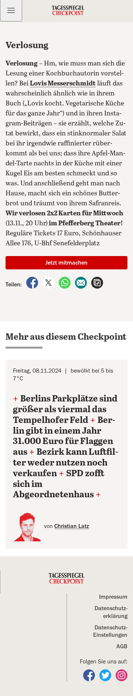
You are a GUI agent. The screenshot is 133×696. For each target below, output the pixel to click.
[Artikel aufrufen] (97, 282)
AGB (121, 646)
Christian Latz (71, 526)
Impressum (113, 597)
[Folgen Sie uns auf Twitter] (106, 675)
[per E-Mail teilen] (81, 282)
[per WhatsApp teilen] (65, 282)
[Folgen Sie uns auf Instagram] (121, 675)
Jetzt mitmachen (66, 263)
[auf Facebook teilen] (33, 282)
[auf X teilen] (49, 282)
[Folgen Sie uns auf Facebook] (89, 675)
